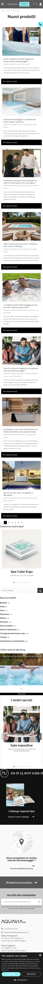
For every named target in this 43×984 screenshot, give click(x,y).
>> (22, 522)
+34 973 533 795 (10, 929)
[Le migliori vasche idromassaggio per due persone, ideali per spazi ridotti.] (21, 287)
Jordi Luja (19, 124)
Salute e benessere (8, 500)
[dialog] (21, 968)
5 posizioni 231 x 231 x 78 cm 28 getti (21, 575)
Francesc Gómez (21, 434)
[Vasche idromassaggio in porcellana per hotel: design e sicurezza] (21, 102)
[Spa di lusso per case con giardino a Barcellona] (21, 475)
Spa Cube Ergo (22, 571)
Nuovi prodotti (26, 64)
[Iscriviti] (39, 902)
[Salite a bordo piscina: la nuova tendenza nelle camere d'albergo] (21, 226)
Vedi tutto (22, 694)
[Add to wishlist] (39, 533)
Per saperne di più (10, 81)
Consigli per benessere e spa (30, 310)
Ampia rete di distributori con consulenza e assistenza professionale (22, 750)
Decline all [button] (31, 974)
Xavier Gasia (20, 185)
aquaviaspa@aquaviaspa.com (16, 932)
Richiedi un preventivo (24, 4)
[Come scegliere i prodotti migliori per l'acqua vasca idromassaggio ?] (21, 41)
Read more (5, 970)
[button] (13, 582)
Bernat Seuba (21, 373)
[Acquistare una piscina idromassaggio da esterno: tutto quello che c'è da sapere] (21, 163)
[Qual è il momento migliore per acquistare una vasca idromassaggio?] (21, 351)
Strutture (5, 127)
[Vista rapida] (39, 537)
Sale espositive (22, 745)
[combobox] (40, 955)
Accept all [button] (11, 974)
